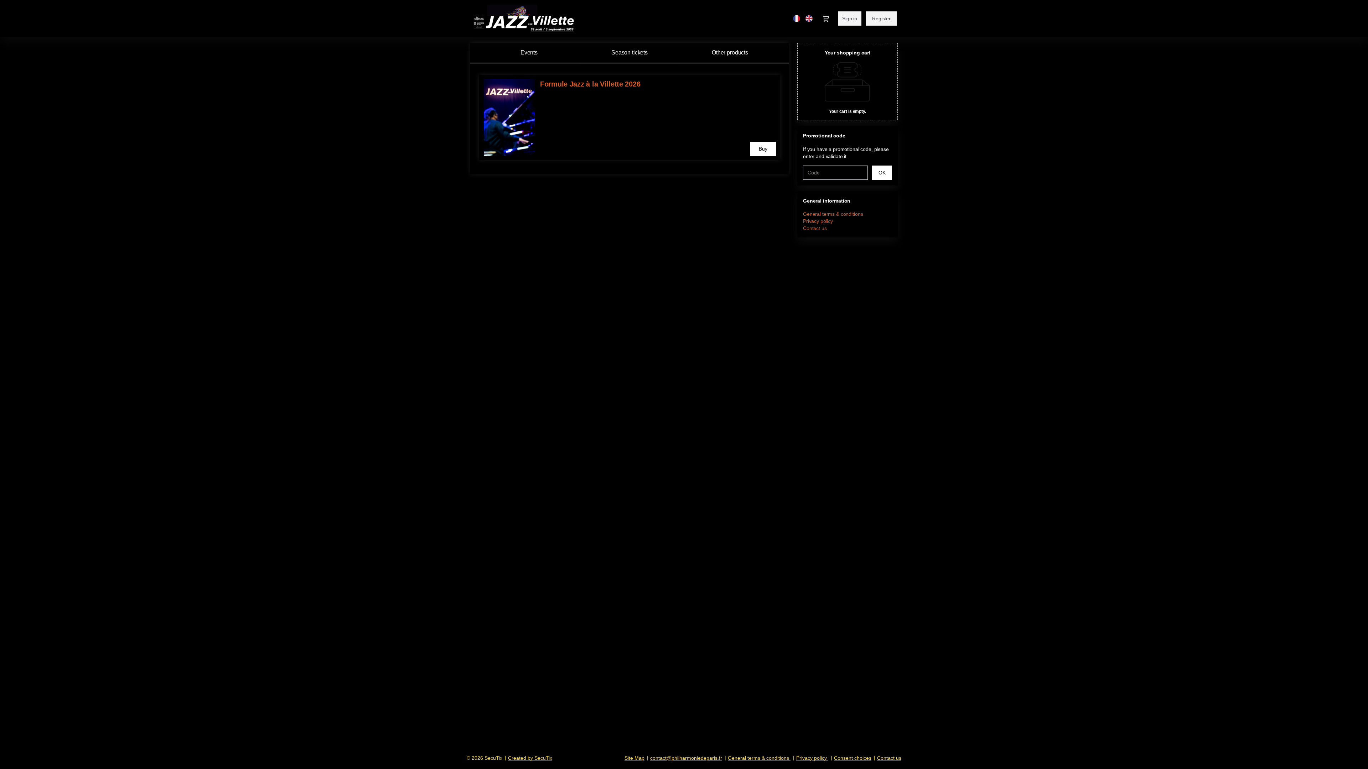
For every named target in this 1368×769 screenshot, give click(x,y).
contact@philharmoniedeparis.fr (686, 758)
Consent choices (852, 758)
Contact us (815, 228)
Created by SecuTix (530, 758)
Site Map (634, 758)
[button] (763, 149)
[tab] (629, 53)
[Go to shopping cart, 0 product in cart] (825, 18)
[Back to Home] (538, 18)
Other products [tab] (730, 52)
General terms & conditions (833, 214)
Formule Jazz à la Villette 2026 (590, 84)
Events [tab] (529, 52)
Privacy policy (818, 221)
